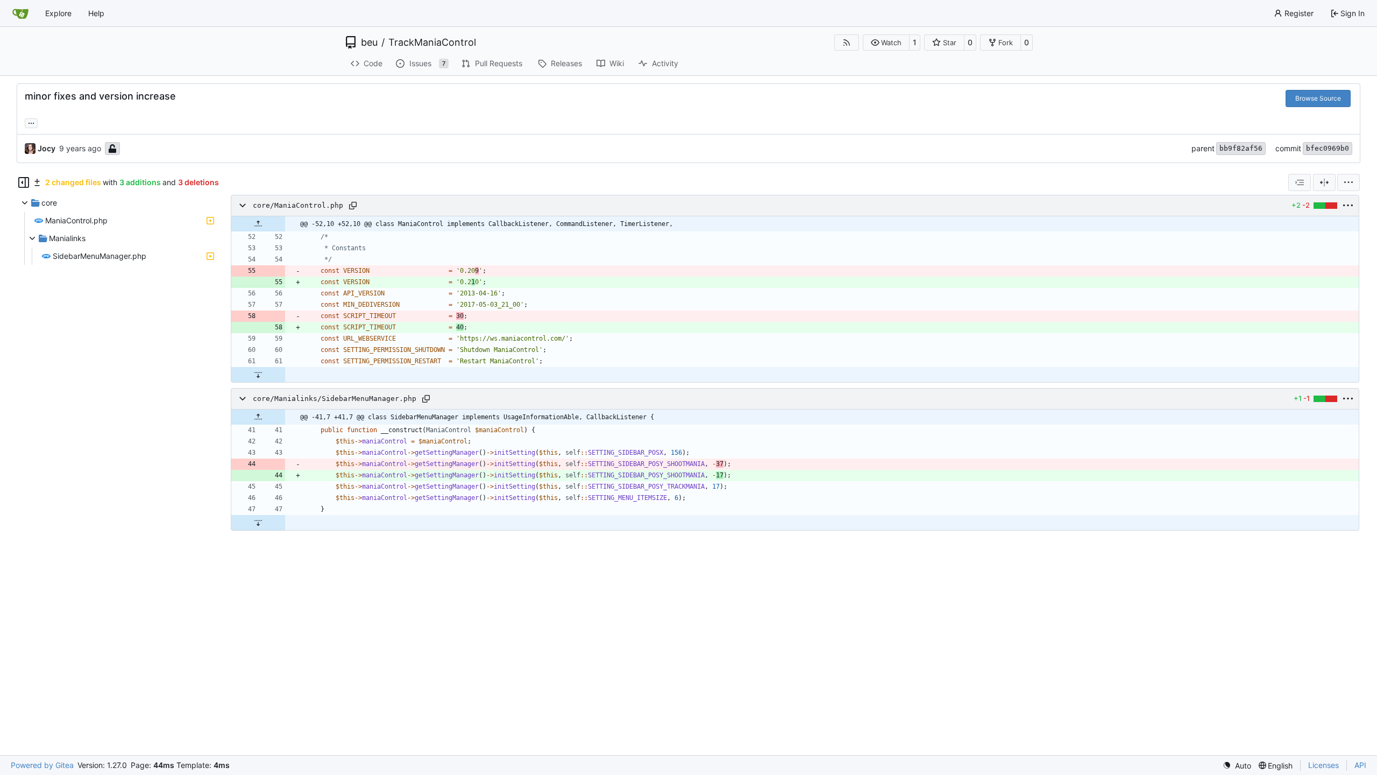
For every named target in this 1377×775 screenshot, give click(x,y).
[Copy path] (352, 205)
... (31, 121)
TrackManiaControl (432, 42)
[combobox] (1299, 182)
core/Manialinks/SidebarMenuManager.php (334, 398)
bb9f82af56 (1240, 148)
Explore (58, 13)
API (1360, 765)
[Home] (20, 13)
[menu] (1348, 182)
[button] (886, 42)
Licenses (1323, 765)
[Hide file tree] (23, 182)
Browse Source (1318, 98)
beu (369, 42)
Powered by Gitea (42, 765)
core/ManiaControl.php (298, 205)
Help (96, 13)
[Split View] (1324, 182)
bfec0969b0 (1327, 148)
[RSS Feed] (846, 42)
